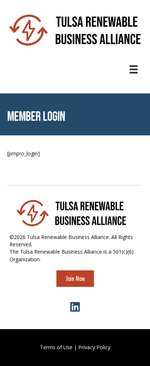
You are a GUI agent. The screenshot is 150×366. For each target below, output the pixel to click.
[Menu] (134, 69)
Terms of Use (56, 347)
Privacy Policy (94, 347)
